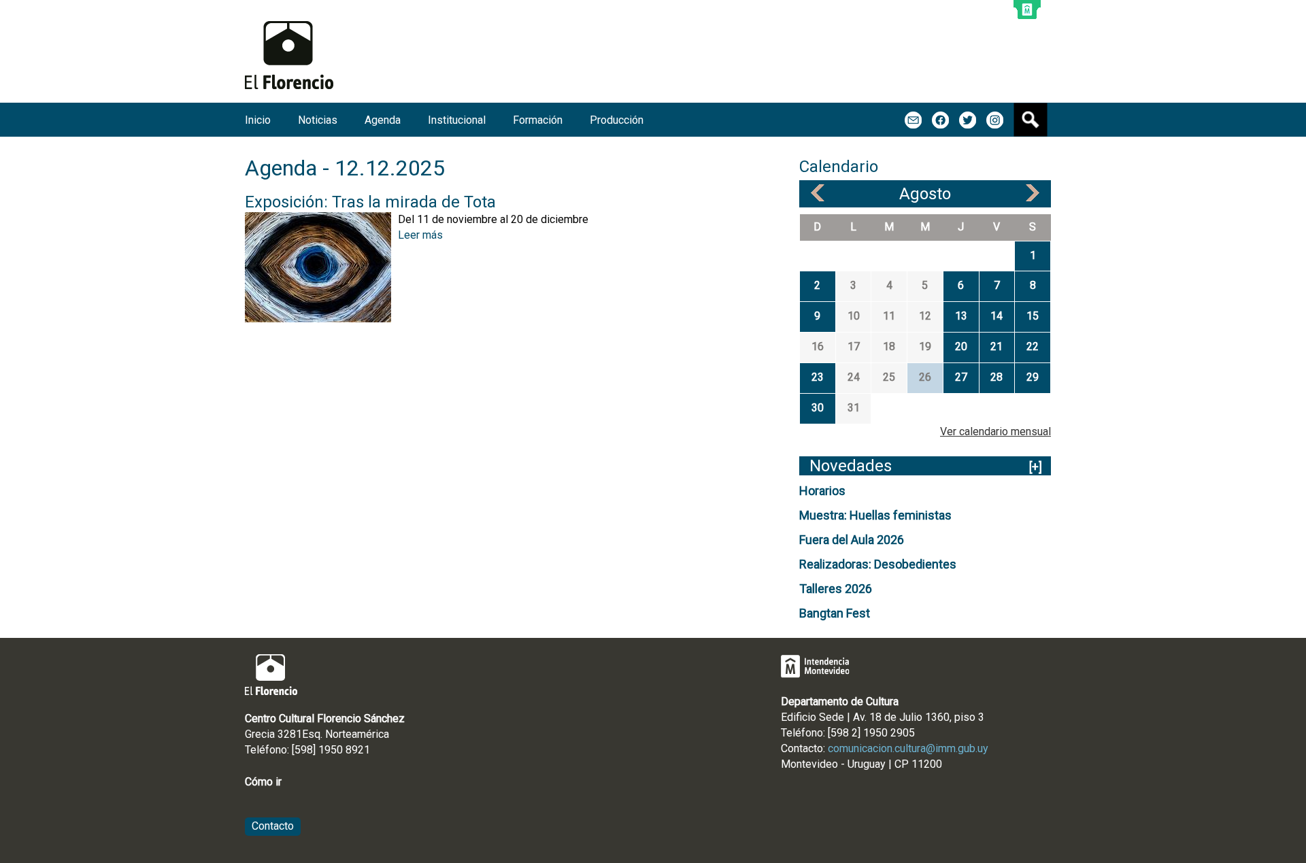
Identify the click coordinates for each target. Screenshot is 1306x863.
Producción (616, 120)
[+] (1035, 467)
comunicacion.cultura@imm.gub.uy (908, 748)
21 (996, 346)
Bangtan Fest (834, 613)
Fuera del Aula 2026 (851, 539)
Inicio (258, 120)
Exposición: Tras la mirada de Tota (370, 201)
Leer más (420, 235)
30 (817, 407)
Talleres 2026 (835, 588)
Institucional (457, 120)
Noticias (317, 120)
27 (961, 377)
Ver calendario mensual (995, 431)
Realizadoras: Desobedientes (877, 564)
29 (1032, 377)
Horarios (822, 491)
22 (1032, 346)
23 (817, 377)
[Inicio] (289, 55)
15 (1032, 315)
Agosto (925, 193)
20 (961, 346)
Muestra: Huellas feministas (875, 515)
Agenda (383, 120)
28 (996, 377)
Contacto (273, 825)
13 (961, 315)
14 (996, 315)
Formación (538, 120)
